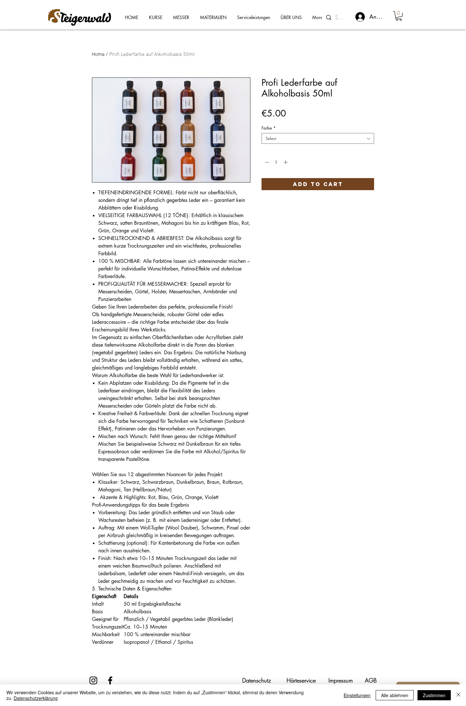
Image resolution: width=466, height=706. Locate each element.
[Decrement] (266, 162)
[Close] (458, 695)
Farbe (269, 127)
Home (98, 54)
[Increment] (286, 162)
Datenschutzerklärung (36, 698)
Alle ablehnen (394, 695)
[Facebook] (110, 680)
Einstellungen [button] (357, 695)
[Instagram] (93, 680)
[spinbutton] (276, 162)
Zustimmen (434, 695)
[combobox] (318, 138)
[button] (399, 16)
